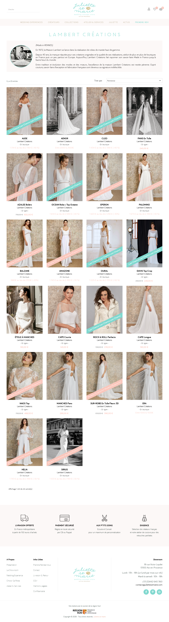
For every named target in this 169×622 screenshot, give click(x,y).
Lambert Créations (24, 141)
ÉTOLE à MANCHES (24, 337)
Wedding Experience (15, 575)
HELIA (24, 469)
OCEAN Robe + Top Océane (65, 204)
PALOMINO (144, 204)
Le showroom (12, 570)
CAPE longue (144, 337)
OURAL (104, 271)
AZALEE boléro (24, 204)
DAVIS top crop (144, 271)
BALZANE (24, 271)
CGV (35, 580)
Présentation (12, 565)
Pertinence (134, 80)
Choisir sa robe (13, 580)
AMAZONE (64, 271)
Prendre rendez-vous (42, 565)
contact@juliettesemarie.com (149, 584)
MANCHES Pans (64, 403)
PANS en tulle (144, 138)
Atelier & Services (14, 586)
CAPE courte (64, 337)
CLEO (104, 138)
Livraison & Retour (40, 575)
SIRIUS (64, 469)
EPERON (104, 204)
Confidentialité (39, 591)
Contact (36, 570)
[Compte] (148, 9)
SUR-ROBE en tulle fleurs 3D (104, 403)
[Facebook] (146, 592)
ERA (144, 403)
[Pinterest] (152, 592)
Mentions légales (40, 586)
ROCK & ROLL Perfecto (104, 337)
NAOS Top (24, 403)
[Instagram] (159, 592)
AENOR (64, 138)
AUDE (24, 138)
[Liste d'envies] (156, 9)
